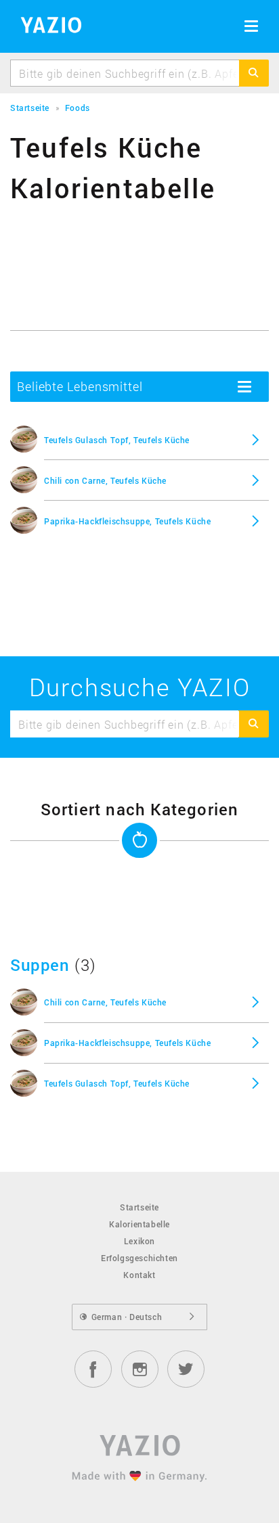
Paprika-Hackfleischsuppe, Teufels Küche (127, 521)
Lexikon (139, 1240)
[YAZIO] (46, 27)
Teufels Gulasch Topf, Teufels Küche (117, 439)
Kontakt (139, 1274)
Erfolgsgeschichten (139, 1257)
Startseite (139, 1207)
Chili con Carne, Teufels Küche (105, 480)
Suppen (40, 965)
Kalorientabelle (139, 1224)
